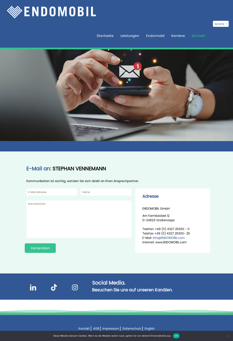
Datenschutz (131, 329)
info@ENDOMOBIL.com (169, 238)
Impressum (111, 329)
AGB (96, 329)
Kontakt (84, 329)
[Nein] (228, 336)
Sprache (219, 24)
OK (176, 335)
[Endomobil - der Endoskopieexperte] (51, 12)
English (150, 329)
